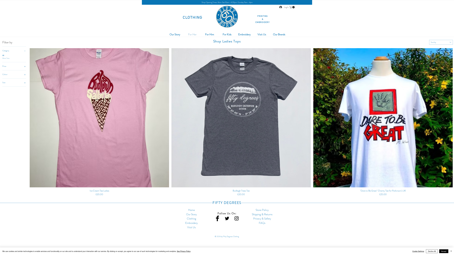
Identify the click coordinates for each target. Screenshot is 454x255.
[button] (227, 2)
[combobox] (441, 42)
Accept (443, 251)
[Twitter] (227, 218)
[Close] (451, 251)
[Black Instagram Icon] (236, 218)
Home (191, 210)
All (3, 55)
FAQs (262, 223)
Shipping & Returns (262, 214)
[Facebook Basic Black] (217, 218)
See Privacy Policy (184, 251)
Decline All (432, 251)
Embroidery (191, 223)
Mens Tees (5, 58)
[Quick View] (99, 117)
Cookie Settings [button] (418, 251)
